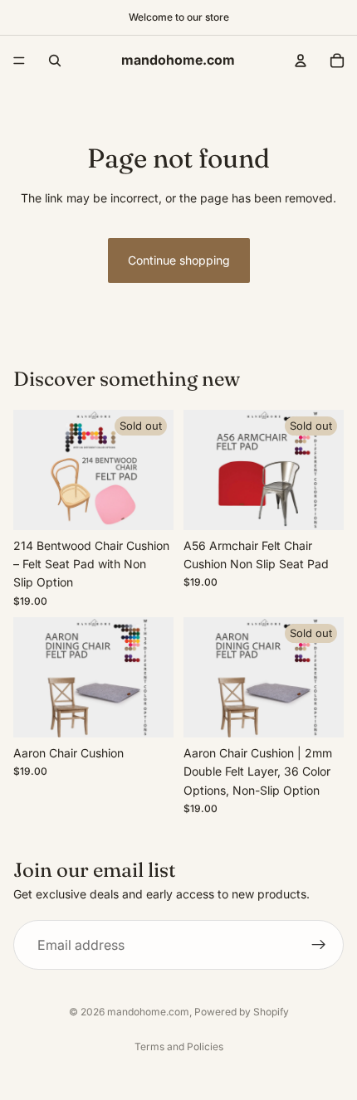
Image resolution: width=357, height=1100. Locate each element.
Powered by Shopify (241, 1011)
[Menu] (19, 60)
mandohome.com (148, 1011)
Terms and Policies (178, 1046)
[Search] (55, 60)
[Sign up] (318, 944)
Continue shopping (179, 260)
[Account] (300, 60)
